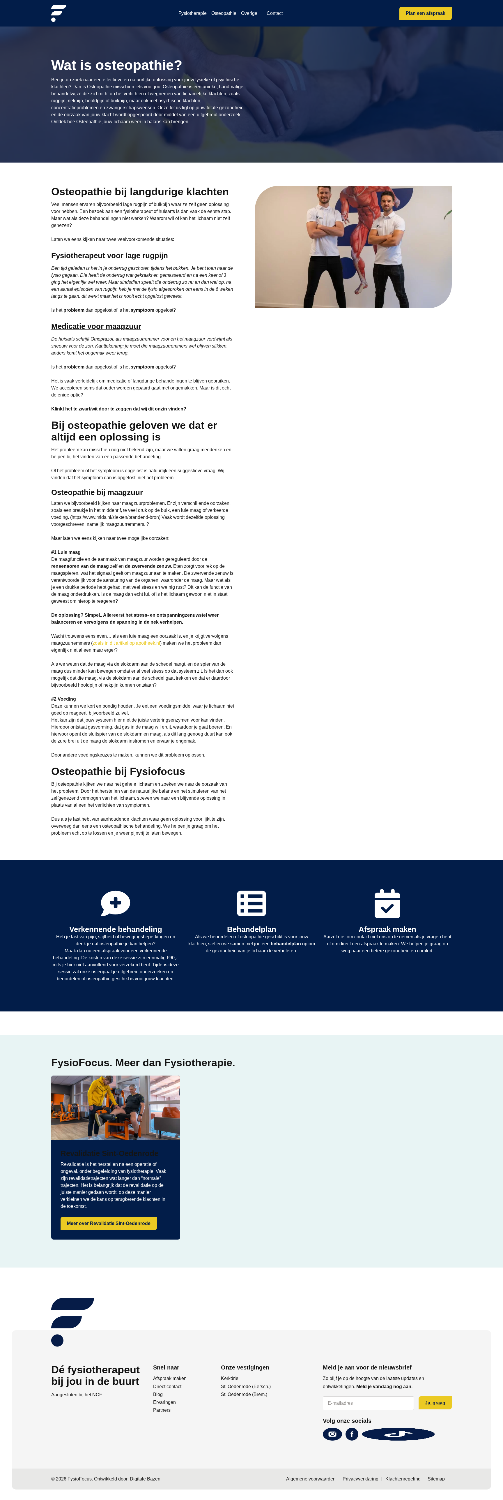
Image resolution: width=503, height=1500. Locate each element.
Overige (249, 13)
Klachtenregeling (403, 1478)
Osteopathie (223, 13)
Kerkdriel (230, 1378)
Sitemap (436, 1478)
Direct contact (167, 1386)
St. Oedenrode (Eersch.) (246, 1386)
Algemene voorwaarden (311, 1478)
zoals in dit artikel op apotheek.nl (126, 643)
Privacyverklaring (360, 1478)
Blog (158, 1394)
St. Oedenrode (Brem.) (244, 1394)
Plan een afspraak (425, 13)
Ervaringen (164, 1402)
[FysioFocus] (58, 13)
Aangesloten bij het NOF (76, 1394)
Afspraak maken (170, 1378)
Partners (162, 1410)
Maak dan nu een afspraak (93, 950)
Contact (275, 13)
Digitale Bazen (145, 1478)
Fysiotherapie (192, 13)
